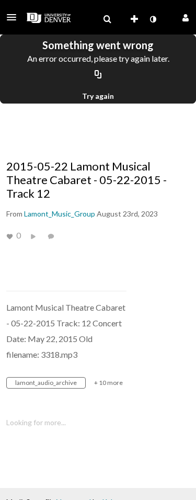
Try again (98, 96)
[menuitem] (107, 19)
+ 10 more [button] (108, 383)
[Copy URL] (98, 74)
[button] (14, 17)
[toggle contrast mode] (153, 19)
